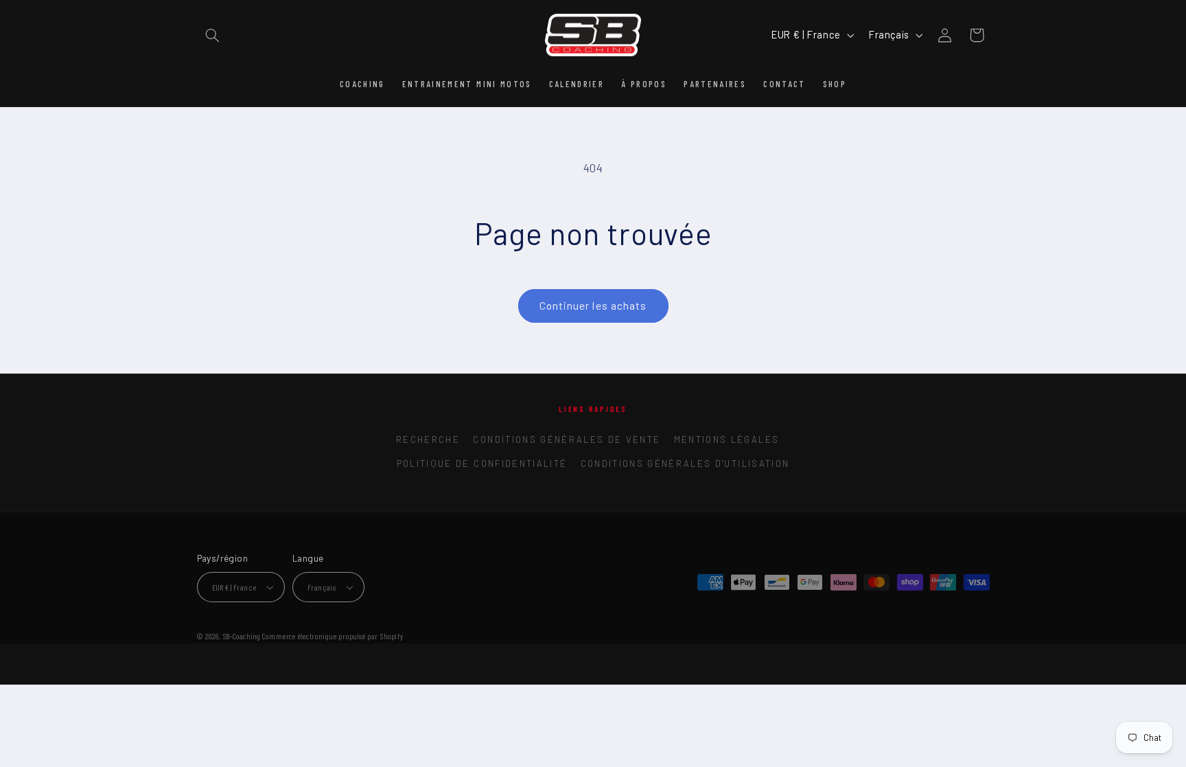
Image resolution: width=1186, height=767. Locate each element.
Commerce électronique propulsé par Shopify (333, 636)
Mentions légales (726, 439)
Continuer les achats (593, 305)
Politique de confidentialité (482, 463)
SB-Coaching (242, 636)
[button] (213, 35)
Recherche (428, 439)
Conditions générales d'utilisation (685, 463)
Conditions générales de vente (566, 439)
